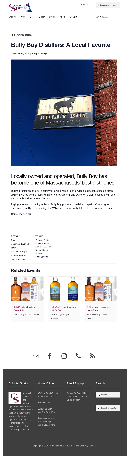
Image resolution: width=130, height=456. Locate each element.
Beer (32, 17)
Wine (23, 17)
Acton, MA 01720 (45, 396)
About (62, 17)
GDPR (93, 446)
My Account (84, 5)
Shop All (12, 17)
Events (52, 17)
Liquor (42, 17)
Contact (73, 17)
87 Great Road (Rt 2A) (48, 393)
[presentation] (27, 289)
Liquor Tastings (18, 259)
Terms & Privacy (80, 446)
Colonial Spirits (42, 240)
